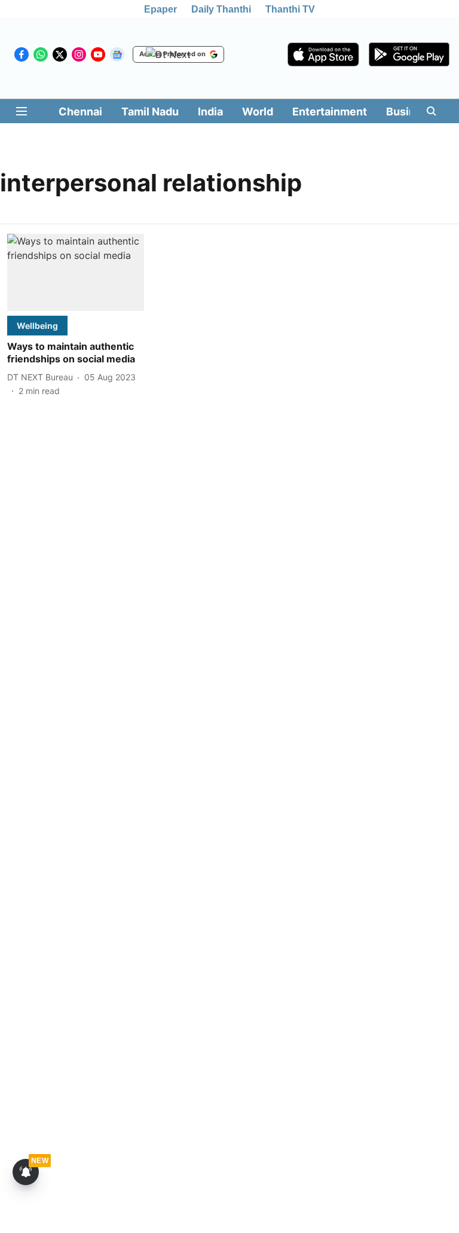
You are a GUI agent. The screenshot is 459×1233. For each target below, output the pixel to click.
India (210, 111)
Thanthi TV (290, 9)
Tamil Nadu (150, 111)
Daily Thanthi (221, 9)
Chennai (80, 111)
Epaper (160, 9)
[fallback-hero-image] (75, 272)
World (257, 111)
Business (410, 111)
